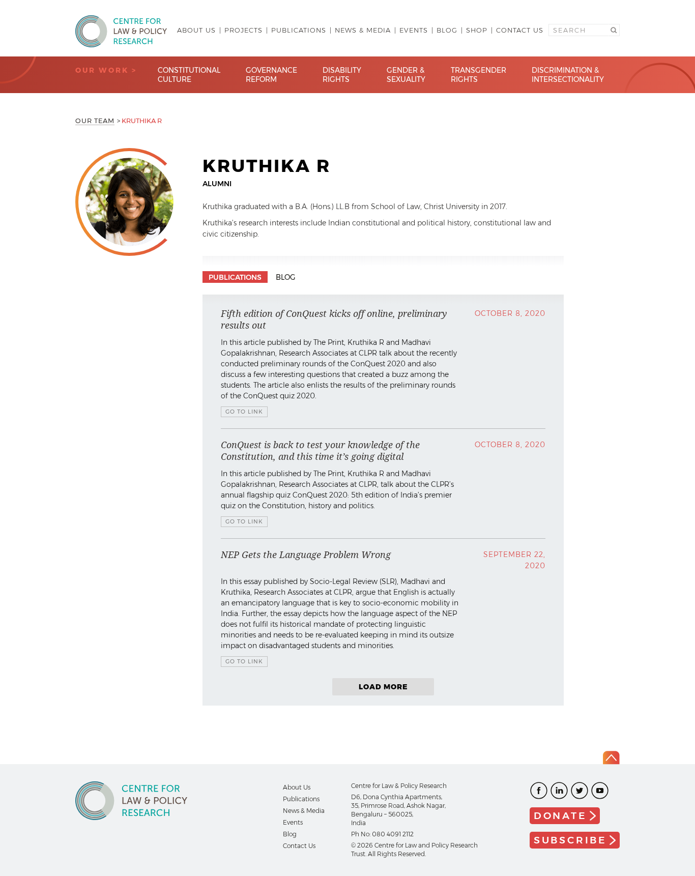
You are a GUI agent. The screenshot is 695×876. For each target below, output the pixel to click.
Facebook (539, 790)
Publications (298, 30)
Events (413, 30)
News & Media (363, 30)
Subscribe (570, 840)
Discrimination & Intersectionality (568, 75)
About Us (196, 30)
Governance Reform (271, 75)
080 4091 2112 (393, 834)
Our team (94, 120)
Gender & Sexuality (406, 75)
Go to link (244, 411)
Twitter (579, 790)
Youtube (600, 790)
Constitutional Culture (189, 75)
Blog (447, 30)
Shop (476, 30)
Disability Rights (342, 75)
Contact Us (519, 30)
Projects (243, 30)
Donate (560, 816)
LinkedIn (559, 790)
